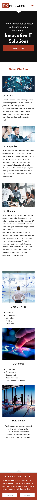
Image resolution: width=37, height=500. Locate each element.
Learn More (18, 48)
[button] (32, 5)
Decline (10, 495)
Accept (27, 495)
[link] (13, 5)
